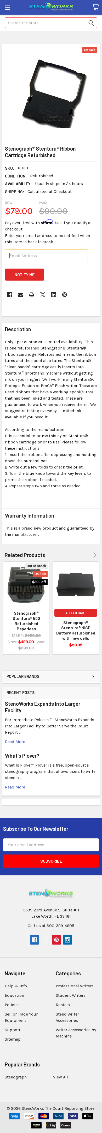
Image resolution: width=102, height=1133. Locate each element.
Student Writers (71, 995)
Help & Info (16, 985)
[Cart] (95, 7)
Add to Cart (75, 613)
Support (12, 1029)
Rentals (63, 1004)
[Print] (31, 294)
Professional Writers (75, 985)
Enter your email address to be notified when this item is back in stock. (47, 238)
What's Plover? (22, 755)
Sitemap (13, 1039)
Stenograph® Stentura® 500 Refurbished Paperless (26, 620)
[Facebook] (9, 294)
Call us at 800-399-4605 (51, 925)
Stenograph (16, 1077)
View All (60, 1077)
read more (15, 741)
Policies (12, 1004)
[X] (42, 294)
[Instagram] (67, 940)
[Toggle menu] (7, 7)
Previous (87, 555)
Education (14, 995)
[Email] (20, 294)
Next (94, 555)
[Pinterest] (64, 294)
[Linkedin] (53, 294)
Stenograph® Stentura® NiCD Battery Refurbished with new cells (75, 630)
